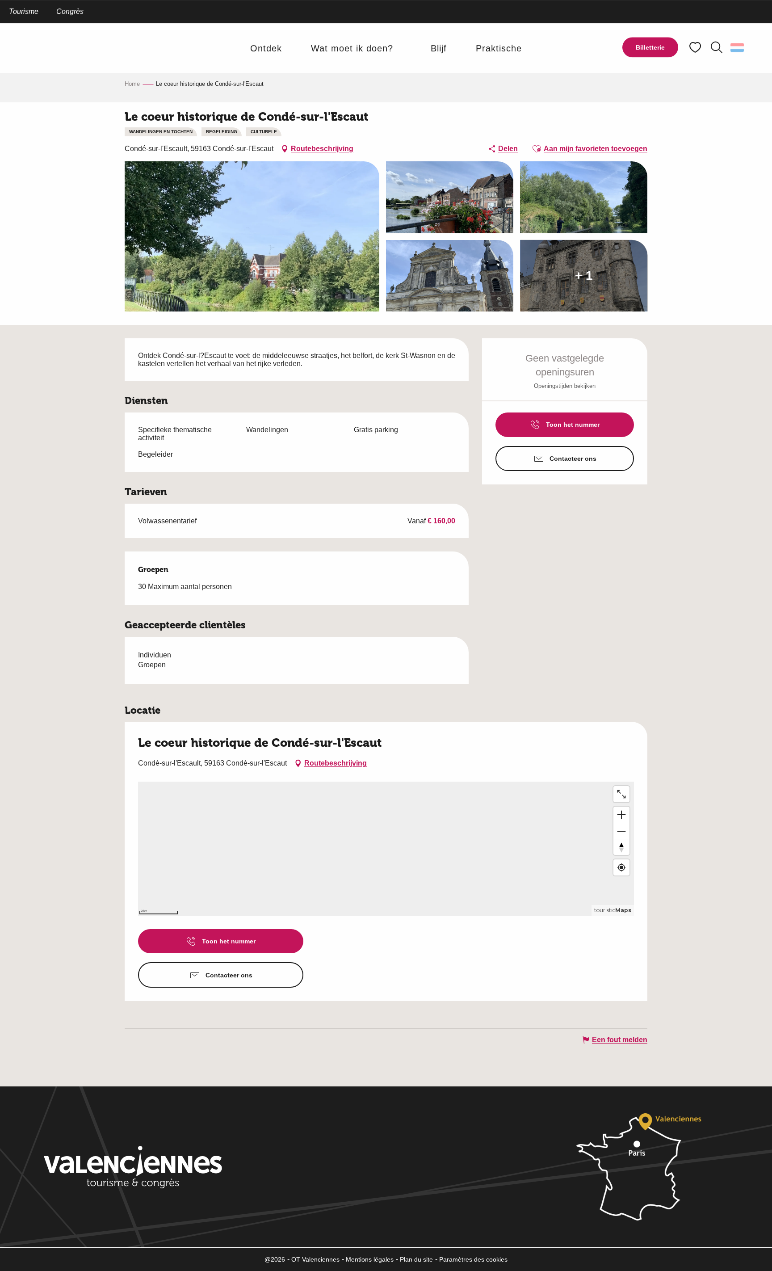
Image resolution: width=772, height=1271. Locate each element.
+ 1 (584, 275)
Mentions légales (370, 1259)
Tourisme (23, 11)
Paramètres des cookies (473, 1259)
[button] (716, 47)
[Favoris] (696, 47)
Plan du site (416, 1259)
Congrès (70, 11)
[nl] (738, 47)
